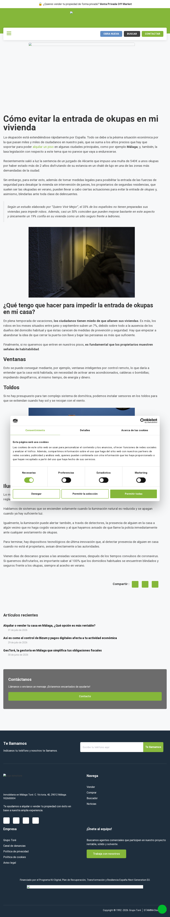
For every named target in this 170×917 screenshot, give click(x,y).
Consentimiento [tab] (35, 430)
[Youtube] (35, 820)
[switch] (66, 480)
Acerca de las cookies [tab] (134, 430)
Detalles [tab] (85, 430)
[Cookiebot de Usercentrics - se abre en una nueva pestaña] (142, 420)
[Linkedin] (16, 820)
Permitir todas (133, 493)
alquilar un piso (43, 147)
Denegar (36, 493)
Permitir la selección (85, 493)
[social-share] (135, 584)
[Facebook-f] (6, 820)
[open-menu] (9, 34)
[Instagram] (26, 820)
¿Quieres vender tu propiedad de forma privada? (87, 4)
